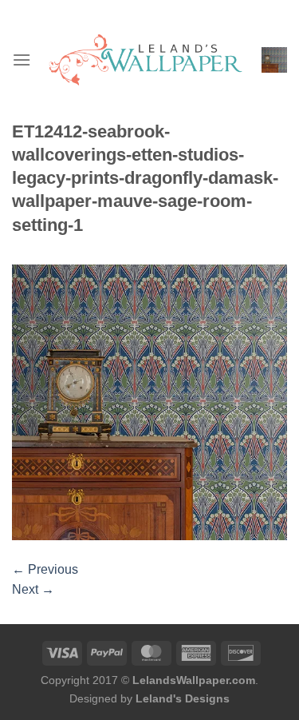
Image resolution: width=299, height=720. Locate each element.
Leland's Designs (183, 698)
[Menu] (21, 59)
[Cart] (274, 60)
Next (33, 589)
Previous (45, 569)
